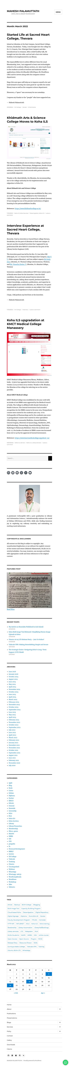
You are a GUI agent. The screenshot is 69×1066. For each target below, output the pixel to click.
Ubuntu (11, 864)
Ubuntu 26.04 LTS (14, 950)
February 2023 (14, 720)
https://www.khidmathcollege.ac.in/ (28, 208)
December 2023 (14, 704)
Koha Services (24, 213)
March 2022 (13, 737)
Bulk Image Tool (13, 908)
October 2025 (13, 677)
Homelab (12, 808)
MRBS (11, 836)
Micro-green (13, 831)
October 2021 (13, 750)
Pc (9, 846)
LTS (22, 931)
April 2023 (12, 717)
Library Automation (25, 927)
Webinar (12, 869)
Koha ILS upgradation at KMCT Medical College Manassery (25, 324)
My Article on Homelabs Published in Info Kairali (26, 627)
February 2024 (14, 702)
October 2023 (13, 707)
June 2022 (12, 732)
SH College (17, 107)
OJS (10, 839)
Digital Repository (41, 912)
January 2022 (13, 742)
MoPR (23, 935)
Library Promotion (15, 826)
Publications (11, 1013)
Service (23, 442)
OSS (10, 841)
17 (29, 981)
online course (44, 935)
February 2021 (14, 760)
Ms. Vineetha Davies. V (18, 264)
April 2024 (12, 697)
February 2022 (14, 740)
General (11, 806)
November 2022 (14, 722)
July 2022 (12, 730)
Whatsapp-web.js (15, 874)
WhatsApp (12, 872)
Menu (58, 12)
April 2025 (12, 687)
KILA (10, 813)
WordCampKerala (15, 877)
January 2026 (13, 674)
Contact (10, 1036)
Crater (11, 790)
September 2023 (14, 710)
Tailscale (12, 859)
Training (12, 861)
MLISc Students (13, 935)
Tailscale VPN (31, 946)
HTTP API (11, 924)
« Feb (16, 993)
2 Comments (32, 107)
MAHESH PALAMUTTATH (23, 11)
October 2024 (13, 692)
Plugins (33, 939)
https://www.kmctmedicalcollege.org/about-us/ (32, 438)
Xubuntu (12, 887)
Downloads (11, 1045)
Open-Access (12, 939)
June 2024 (12, 694)
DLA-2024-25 (33, 916)
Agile (10, 783)
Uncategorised (14, 867)
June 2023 (12, 712)
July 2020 (12, 765)
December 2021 (14, 745)
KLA (10, 816)
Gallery (9, 1040)
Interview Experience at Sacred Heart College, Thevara (25, 229)
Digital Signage (13, 916)
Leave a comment (35, 309)
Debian (11, 793)
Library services (36, 442)
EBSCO (11, 801)
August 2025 (13, 679)
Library (11, 823)
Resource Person (25, 943)
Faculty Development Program (19, 920)
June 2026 (12, 671)
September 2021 (14, 753)
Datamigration (34, 213)
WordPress (12, 879)
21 (10, 985)
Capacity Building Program (31, 908)
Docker (11, 798)
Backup (17, 905)
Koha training (44, 924)
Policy (9, 1031)
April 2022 (12, 735)
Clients (9, 1049)
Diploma (12, 796)
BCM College (26, 905)
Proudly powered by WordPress (32, 1060)
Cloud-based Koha (14, 912)
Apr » (43, 993)
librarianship (12, 927)
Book (10, 788)
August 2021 (13, 755)
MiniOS (11, 834)
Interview (25, 309)
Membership (13, 828)
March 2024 (13, 699)
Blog (10, 785)
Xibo (10, 884)
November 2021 (14, 748)
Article (10, 905)
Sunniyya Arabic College (16, 946)
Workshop (12, 882)
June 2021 (12, 758)
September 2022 (14, 727)
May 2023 (12, 715)
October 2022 (13, 725)
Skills (35, 943)
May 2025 (12, 684)
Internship (12, 811)
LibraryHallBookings (41, 927)
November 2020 (14, 763)
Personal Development (17, 849)
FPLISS (11, 803)
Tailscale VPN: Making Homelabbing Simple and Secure (28, 644)
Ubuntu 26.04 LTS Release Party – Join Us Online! (26, 639)
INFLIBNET (20, 924)
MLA (36, 931)
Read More (11, 609)
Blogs (9, 1022)
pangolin (12, 844)
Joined (25, 107)
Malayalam (29, 931)
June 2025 (12, 682)
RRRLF (11, 851)
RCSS (40, 939)
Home (9, 1005)
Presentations (12, 1018)
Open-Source (24, 939)
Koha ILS (17, 213)
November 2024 (14, 689)
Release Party (12, 943)
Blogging (36, 905)
